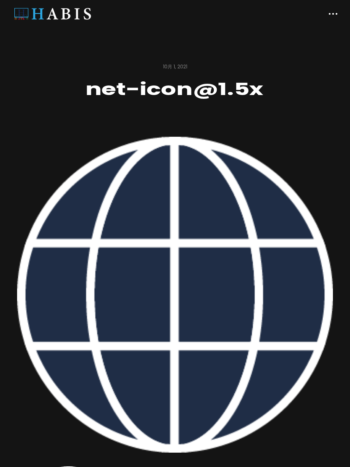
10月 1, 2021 (175, 66)
